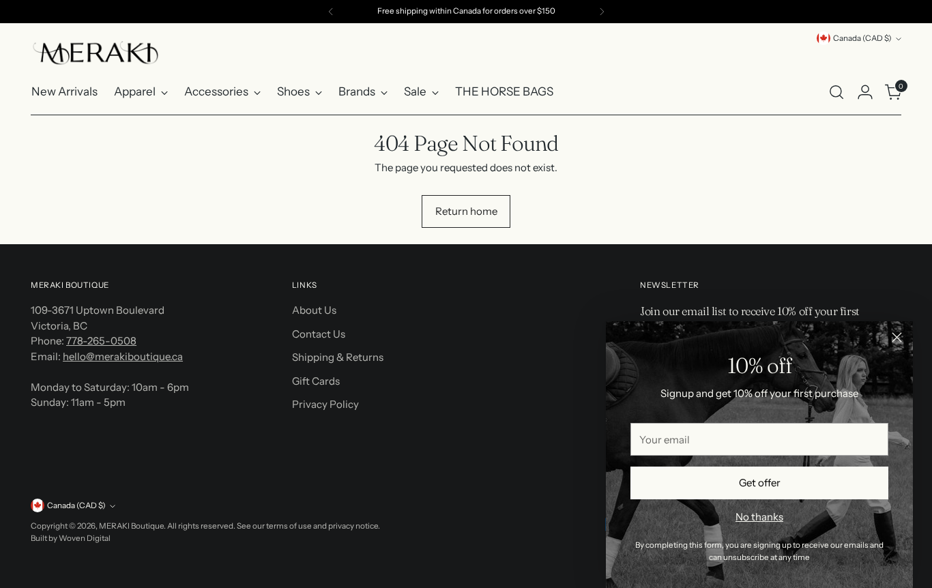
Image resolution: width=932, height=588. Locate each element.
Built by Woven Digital (71, 538)
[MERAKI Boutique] (95, 53)
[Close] (896, 337)
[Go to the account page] (865, 92)
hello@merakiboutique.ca (123, 356)
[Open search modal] (836, 92)
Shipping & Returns (337, 357)
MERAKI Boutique (131, 526)
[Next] (602, 11)
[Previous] (331, 11)
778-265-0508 (101, 340)
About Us (314, 310)
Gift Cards (316, 380)
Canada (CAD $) (862, 38)
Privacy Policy (325, 404)
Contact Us (318, 333)
